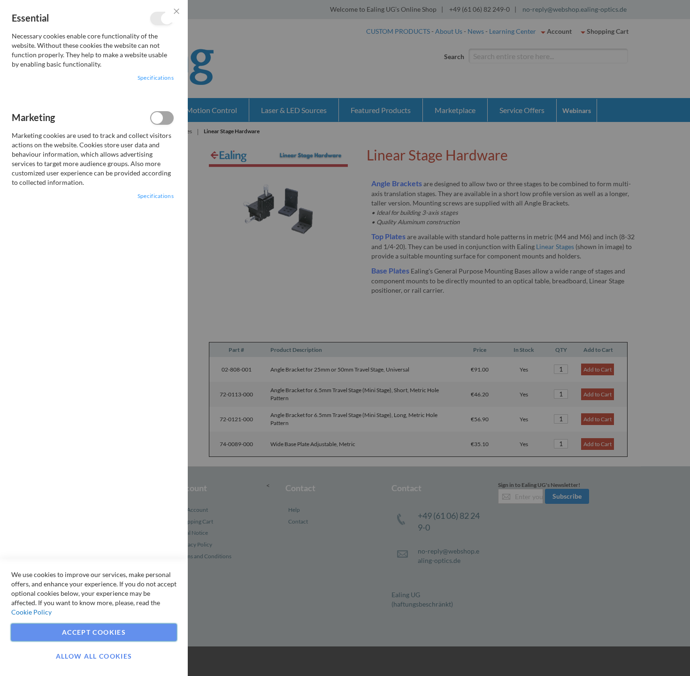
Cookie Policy (31, 612)
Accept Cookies (94, 632)
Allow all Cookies (94, 656)
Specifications (156, 77)
